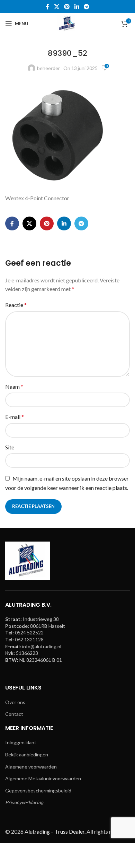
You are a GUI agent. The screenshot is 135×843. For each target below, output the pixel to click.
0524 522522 (29, 632)
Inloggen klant (20, 742)
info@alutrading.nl (41, 646)
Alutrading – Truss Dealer (54, 831)
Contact (14, 714)
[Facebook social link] (47, 6)
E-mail (14, 416)
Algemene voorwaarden (31, 767)
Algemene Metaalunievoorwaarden (43, 778)
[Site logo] (67, 23)
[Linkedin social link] (76, 6)
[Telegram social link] (86, 6)
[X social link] (57, 6)
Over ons (15, 702)
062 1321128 (29, 639)
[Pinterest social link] (67, 6)
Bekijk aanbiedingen (26, 754)
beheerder (48, 68)
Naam (14, 386)
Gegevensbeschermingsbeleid (38, 790)
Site (9, 447)
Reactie (16, 304)
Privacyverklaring (24, 802)
